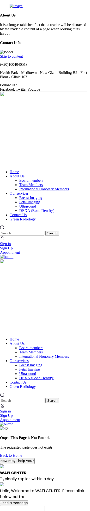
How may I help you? (17, 461)
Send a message (14, 503)
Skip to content (11, 56)
